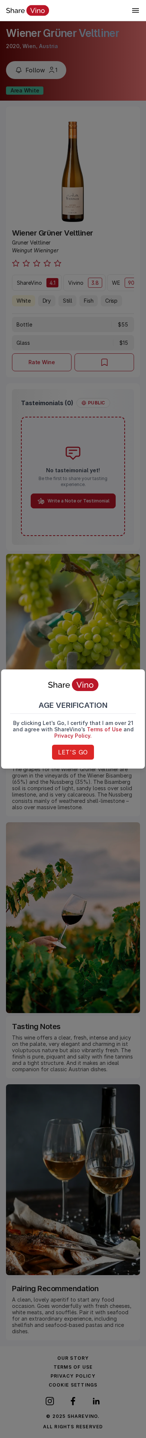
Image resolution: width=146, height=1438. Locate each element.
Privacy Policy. (73, 735)
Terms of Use (104, 729)
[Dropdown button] (135, 10)
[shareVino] (27, 10)
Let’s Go (73, 752)
